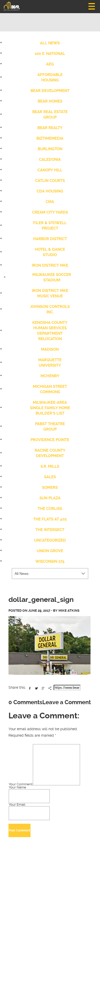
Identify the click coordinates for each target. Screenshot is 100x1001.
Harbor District (50, 239)
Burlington (50, 149)
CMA (50, 201)
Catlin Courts (50, 180)
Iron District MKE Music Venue (50, 293)
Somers (50, 487)
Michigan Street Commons (50, 389)
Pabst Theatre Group (50, 427)
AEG (50, 64)
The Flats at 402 (50, 519)
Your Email (17, 804)
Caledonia (50, 159)
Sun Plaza (50, 498)
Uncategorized (50, 540)
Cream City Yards (50, 212)
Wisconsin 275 (49, 561)
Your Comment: (21, 784)
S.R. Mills (50, 466)
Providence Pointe (50, 440)
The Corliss (50, 508)
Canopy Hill (49, 170)
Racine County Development (50, 453)
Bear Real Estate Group (50, 115)
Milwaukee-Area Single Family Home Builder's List (50, 408)
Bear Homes (50, 101)
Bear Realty (50, 127)
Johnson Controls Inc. (50, 309)
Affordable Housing (50, 77)
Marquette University (50, 363)
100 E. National (50, 53)
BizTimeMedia (49, 138)
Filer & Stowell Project (50, 226)
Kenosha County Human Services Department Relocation (49, 330)
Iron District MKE (50, 265)
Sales (50, 477)
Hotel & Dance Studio (50, 252)
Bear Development (50, 90)
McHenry (50, 376)
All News (50, 43)
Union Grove (50, 551)
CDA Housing (50, 191)
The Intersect (49, 529)
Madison (50, 349)
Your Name (17, 787)
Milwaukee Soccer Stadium (51, 277)
